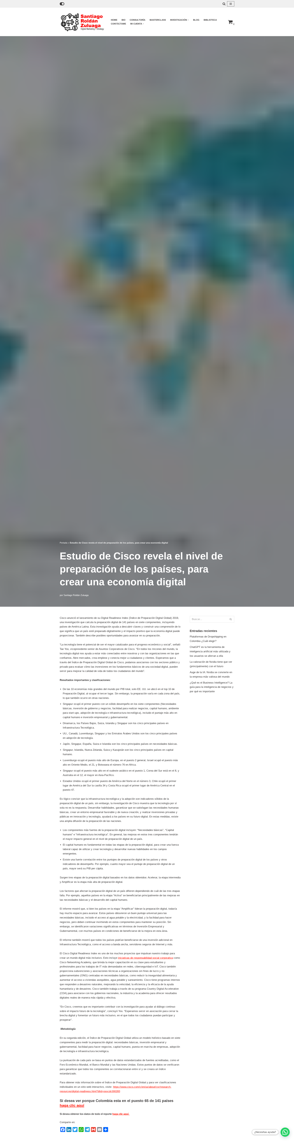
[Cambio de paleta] (62, 4)
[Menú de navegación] (230, 3)
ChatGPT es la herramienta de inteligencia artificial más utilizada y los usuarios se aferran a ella (210, 651)
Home (114, 20)
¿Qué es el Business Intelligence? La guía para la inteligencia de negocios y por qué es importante (212, 687)
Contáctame (118, 24)
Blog (196, 20)
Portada (63, 542)
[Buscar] (224, 3)
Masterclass (158, 20)
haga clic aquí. (121, 1114)
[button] (188, 20)
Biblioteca (210, 20)
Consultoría (137, 20)
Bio (123, 20)
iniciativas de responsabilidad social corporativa (145, 957)
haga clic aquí (72, 1105)
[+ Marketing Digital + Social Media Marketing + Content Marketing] (83, 21)
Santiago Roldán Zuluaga (76, 595)
